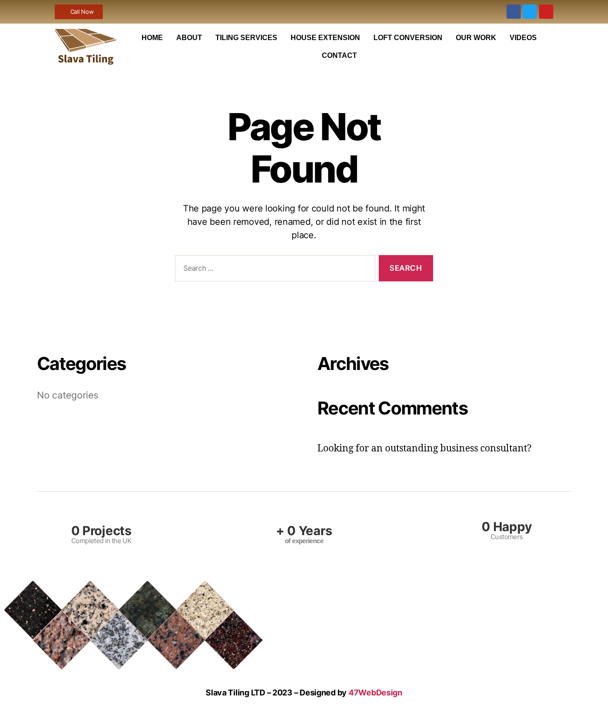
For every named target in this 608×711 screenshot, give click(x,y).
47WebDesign (375, 692)
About (189, 37)
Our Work (476, 37)
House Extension (325, 37)
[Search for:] (273, 270)
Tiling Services (246, 37)
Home (152, 37)
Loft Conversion (407, 37)
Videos (523, 37)
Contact (339, 55)
